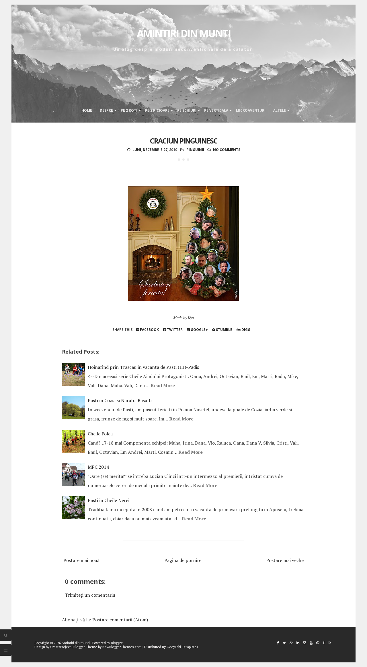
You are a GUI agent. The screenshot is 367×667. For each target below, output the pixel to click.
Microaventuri (251, 110)
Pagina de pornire (182, 560)
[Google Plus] (291, 643)
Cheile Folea (100, 434)
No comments (226, 149)
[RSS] (330, 643)
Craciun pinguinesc (183, 141)
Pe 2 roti (129, 110)
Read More (163, 385)
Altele (279, 110)
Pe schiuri (186, 110)
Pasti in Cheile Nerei (108, 500)
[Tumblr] (323, 643)
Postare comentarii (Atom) (120, 619)
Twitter (174, 329)
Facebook (149, 329)
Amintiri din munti (184, 33)
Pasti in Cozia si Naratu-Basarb (120, 400)
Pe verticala (216, 110)
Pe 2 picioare (157, 110)
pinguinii (195, 149)
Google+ (199, 329)
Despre (106, 110)
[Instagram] (304, 643)
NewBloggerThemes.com (122, 647)
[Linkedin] (298, 643)
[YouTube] (311, 643)
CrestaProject (60, 647)
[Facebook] (278, 643)
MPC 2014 (98, 467)
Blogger (116, 643)
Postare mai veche (285, 560)
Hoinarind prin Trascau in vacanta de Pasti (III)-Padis (143, 367)
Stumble (223, 329)
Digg (245, 329)
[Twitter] (284, 643)
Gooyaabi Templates (182, 647)
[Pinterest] (318, 643)
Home (86, 110)
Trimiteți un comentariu (90, 595)
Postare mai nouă (81, 560)
